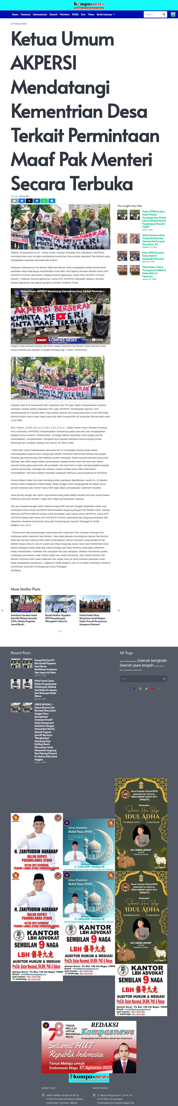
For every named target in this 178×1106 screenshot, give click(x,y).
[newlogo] (89, 1078)
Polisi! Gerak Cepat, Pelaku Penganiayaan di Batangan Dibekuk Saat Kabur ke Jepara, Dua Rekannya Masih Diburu (46, 688)
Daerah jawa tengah (136, 665)
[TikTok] (147, 689)
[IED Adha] (141, 897)
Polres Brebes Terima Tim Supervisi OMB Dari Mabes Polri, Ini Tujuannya (154, 271)
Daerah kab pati (159, 666)
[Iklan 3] (89, 897)
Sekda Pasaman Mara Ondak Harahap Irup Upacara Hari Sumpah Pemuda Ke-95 (153, 239)
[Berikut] (119, 610)
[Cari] (164, 14)
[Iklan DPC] (37, 897)
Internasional (127, 670)
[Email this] (14, 200)
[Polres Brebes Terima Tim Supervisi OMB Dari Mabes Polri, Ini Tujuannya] (122, 267)
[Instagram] (140, 689)
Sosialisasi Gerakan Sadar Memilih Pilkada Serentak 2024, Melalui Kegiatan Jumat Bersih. (24, 619)
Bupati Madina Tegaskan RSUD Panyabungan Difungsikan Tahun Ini (58, 618)
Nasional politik (137, 670)
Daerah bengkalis (152, 660)
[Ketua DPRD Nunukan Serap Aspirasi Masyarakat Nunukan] (122, 252)
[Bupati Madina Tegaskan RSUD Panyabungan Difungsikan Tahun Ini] (60, 597)
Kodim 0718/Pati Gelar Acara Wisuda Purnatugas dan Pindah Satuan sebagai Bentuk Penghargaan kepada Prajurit (154, 219)
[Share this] (21, 200)
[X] (134, 689)
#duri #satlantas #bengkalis (128, 661)
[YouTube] (153, 689)
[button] (59, 631)
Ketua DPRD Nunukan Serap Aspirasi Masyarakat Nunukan (153, 255)
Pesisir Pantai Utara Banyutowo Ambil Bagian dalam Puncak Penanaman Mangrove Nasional (93, 619)
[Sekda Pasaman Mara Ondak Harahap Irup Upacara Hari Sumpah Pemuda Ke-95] (122, 235)
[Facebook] (128, 689)
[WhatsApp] (159, 689)
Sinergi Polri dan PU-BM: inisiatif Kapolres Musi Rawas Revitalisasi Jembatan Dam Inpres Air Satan (46, 666)
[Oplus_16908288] (89, 5)
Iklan (121, 670)
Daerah (14, 196)
